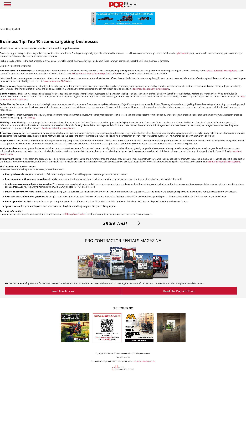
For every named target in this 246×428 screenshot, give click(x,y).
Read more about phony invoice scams (150, 88)
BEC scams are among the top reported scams (94, 73)
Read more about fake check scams (223, 161)
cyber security (183, 53)
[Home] (122, 8)
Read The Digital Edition (179, 291)
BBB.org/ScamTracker (75, 214)
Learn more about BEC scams (57, 81)
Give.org (31, 117)
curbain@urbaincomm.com (144, 361)
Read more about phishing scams (58, 128)
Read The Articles (63, 291)
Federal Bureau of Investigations (221, 70)
